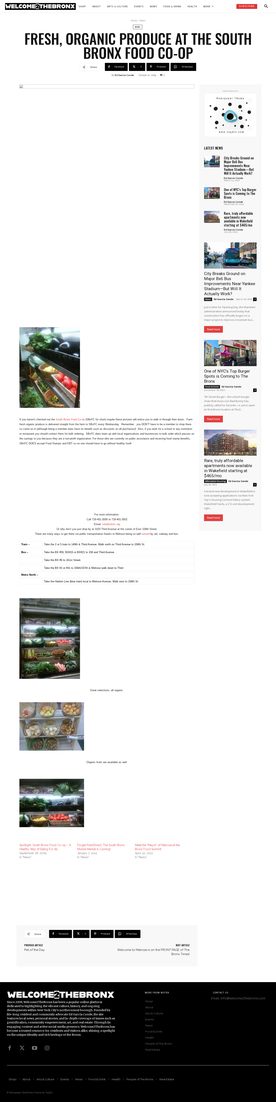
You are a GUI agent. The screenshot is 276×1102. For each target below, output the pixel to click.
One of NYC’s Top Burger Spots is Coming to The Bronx (240, 193)
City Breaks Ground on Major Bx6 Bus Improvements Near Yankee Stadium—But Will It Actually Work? (239, 166)
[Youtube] (34, 1048)
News (142, 20)
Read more (213, 329)
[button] (266, 6)
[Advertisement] (106, 484)
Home (134, 20)
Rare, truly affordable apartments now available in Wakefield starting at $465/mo (238, 219)
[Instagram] (47, 1048)
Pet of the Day (34, 950)
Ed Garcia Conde (124, 75)
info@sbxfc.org (111, 524)
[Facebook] (9, 1048)
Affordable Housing (215, 481)
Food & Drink (212, 386)
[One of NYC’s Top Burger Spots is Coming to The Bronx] (212, 193)
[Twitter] (22, 1048)
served (146, 533)
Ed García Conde (233, 178)
